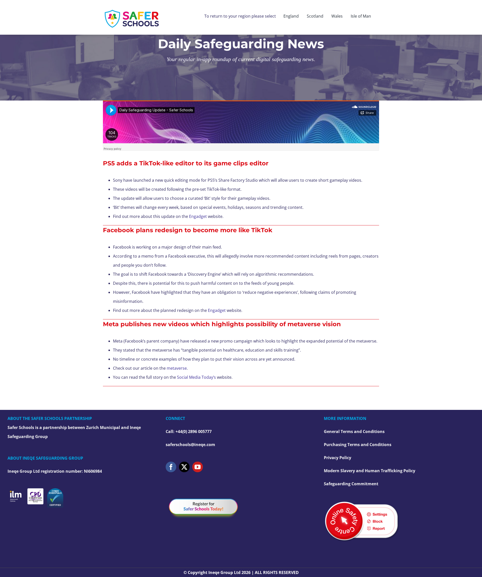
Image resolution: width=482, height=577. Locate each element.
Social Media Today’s (196, 377)
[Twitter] (184, 467)
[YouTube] (197, 467)
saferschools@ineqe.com (190, 444)
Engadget (198, 216)
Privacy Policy (337, 457)
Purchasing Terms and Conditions (357, 444)
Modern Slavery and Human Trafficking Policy (369, 470)
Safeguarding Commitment (351, 484)
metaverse (177, 368)
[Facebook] (171, 467)
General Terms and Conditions (354, 431)
